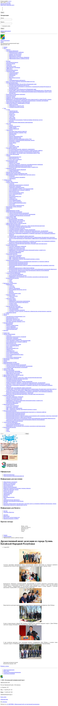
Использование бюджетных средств (17, 275)
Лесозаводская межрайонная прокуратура (19, 85)
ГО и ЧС (5, 502)
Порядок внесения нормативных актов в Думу (20, 139)
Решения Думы (12, 133)
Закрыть (3, 32)
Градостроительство (11, 95)
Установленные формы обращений (17, 169)
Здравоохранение (13, 73)
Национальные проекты (12, 70)
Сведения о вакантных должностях (17, 246)
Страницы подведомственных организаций (19, 215)
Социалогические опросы (15, 53)
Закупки (11, 290)
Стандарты (11, 297)
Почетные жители (10, 63)
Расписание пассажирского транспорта (15, 94)
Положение (12, 176)
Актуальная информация (12, 50)
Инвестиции (6, 516)
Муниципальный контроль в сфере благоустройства (21, 267)
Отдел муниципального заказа (16, 192)
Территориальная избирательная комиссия (13, 476)
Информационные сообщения (16, 52)
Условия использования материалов (12, 672)
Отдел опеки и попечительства (16, 205)
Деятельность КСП (10, 298)
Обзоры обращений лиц (12, 327)
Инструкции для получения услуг (14, 320)
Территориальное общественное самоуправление (18, 102)
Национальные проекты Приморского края (16, 173)
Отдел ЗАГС (12, 204)
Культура (11, 76)
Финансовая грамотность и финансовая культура (15, 505)
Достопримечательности (12, 62)
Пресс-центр (12, 195)
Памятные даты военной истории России (16, 98)
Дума (4, 108)
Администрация (7, 179)
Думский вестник (13, 110)
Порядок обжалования (14, 288)
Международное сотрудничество (17, 220)
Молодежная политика (14, 77)
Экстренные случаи (11, 66)
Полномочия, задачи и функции (14, 206)
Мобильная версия (5, 40)
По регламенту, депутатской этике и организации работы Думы (24, 153)
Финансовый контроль (11, 253)
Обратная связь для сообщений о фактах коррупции (21, 236)
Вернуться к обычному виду (7, 5)
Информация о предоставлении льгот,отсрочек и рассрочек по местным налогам (28, 276)
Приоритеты (9, 208)
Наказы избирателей (14, 128)
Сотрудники (12, 287)
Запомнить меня (6, 26)
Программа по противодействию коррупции (20, 227)
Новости (8, 49)
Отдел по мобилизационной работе (17, 202)
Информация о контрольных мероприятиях (19, 301)
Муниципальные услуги (12, 317)
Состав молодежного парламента (17, 177)
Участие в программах (11, 218)
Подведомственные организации (14, 211)
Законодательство (13, 296)
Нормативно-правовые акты (16, 307)
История (8, 61)
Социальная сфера (10, 71)
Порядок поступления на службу (17, 247)
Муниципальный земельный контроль (18, 264)
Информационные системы (13, 210)
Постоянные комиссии (11, 148)
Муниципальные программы (16, 219)
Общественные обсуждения (15, 222)
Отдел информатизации (15, 200)
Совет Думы (12, 117)
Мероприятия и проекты (15, 56)
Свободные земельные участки (10, 489)
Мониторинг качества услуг (13, 319)
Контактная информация (15, 252)
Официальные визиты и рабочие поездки (19, 58)
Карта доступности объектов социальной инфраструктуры (20, 81)
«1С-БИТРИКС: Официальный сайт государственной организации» (23, 704)
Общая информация (14, 112)
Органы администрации (12, 182)
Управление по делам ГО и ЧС (16, 105)
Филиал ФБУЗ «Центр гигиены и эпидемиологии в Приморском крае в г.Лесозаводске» (30, 90)
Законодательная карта (11, 329)
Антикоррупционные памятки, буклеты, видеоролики (22, 229)
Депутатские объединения (12, 154)
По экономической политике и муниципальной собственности (24, 151)
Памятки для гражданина (15, 54)
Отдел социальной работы (15, 193)
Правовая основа (13, 162)
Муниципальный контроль (12, 260)
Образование (12, 75)
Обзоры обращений (14, 170)
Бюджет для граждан (8, 490)
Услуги (5, 315)
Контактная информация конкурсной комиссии (20, 165)
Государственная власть (12, 82)
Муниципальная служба (12, 160)
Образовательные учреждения (16, 251)
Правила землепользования (10, 487)
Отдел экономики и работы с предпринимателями (21, 188)
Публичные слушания (14, 141)
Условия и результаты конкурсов (17, 248)
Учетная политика (13, 305)
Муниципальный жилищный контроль (18, 262)
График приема (12, 127)
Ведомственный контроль (12, 278)
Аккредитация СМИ (14, 146)
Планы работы (12, 142)
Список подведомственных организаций (19, 213)
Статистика (12, 145)
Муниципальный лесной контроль (17, 271)
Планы (10, 279)
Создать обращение (11, 326)
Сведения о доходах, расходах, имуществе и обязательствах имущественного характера (30, 311)
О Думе (8, 109)
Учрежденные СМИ (11, 216)
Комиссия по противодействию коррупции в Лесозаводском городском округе (28, 243)
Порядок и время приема (12, 325)
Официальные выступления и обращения (19, 57)
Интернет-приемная (8, 322)
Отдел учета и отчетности (15, 159)
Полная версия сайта (6, 3)
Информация (9, 284)
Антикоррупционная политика (16, 107)
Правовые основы (10, 294)
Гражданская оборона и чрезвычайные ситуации (18, 103)
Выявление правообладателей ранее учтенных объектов (17, 488)
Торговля (5, 514)
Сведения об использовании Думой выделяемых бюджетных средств (26, 119)
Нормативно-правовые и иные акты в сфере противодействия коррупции (27, 225)
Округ (4, 48)
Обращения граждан (11, 168)
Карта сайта (6, 671)
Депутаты (8, 123)
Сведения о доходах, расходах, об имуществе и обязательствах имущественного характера (31, 232)
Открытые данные (10, 96)
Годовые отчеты (13, 303)
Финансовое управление (15, 186)
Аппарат (8, 155)
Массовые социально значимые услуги (15, 321)
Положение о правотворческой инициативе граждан (22, 140)
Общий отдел (12, 197)
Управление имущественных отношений (19, 185)
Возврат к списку (5, 666)
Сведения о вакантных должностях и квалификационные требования (26, 164)
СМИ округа (9, 68)
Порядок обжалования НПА (16, 136)
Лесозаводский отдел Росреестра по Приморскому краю (22, 89)
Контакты (11, 121)
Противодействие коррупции (13, 172)
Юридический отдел (14, 158)
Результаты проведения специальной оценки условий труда (23, 167)
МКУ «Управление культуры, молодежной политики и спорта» (24, 259)
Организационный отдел (15, 156)
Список (11, 125)
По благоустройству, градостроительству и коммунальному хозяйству (26, 150)
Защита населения (13, 104)
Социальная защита (14, 72)
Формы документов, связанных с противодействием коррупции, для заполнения (28, 230)
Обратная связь (4, 699)
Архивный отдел (13, 199)
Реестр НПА (12, 135)
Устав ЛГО (11, 113)
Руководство (12, 114)
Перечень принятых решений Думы (17, 132)
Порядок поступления (14, 163)
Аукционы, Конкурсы (8, 512)
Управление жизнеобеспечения (16, 187)
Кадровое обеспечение (11, 245)
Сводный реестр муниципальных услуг (15, 316)
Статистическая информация (13, 273)
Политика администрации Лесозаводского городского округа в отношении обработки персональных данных (29, 503)
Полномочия (12, 118)
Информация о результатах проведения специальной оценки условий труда (27, 250)
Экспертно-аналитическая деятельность (18, 302)
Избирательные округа (14, 126)
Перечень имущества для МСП (10, 518)
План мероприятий (13, 308)
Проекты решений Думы (15, 137)
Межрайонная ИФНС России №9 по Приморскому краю (22, 84)
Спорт (10, 79)
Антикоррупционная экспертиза (17, 228)
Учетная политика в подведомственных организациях (22, 214)
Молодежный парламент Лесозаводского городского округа (20, 174)
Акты (10, 280)
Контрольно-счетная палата (10, 283)
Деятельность (9, 130)
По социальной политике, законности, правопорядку (22, 149)
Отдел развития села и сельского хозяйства (19, 190)
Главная (5, 47)
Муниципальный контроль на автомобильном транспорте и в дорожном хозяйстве (29, 261)
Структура (11, 116)
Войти (2, 12)
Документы (6, 313)
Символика (9, 65)
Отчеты (11, 144)
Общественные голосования (13, 67)
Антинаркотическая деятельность (17, 80)
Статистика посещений (9, 673)
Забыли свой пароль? (6, 31)
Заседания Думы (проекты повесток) (18, 131)
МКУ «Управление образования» (17, 257)
